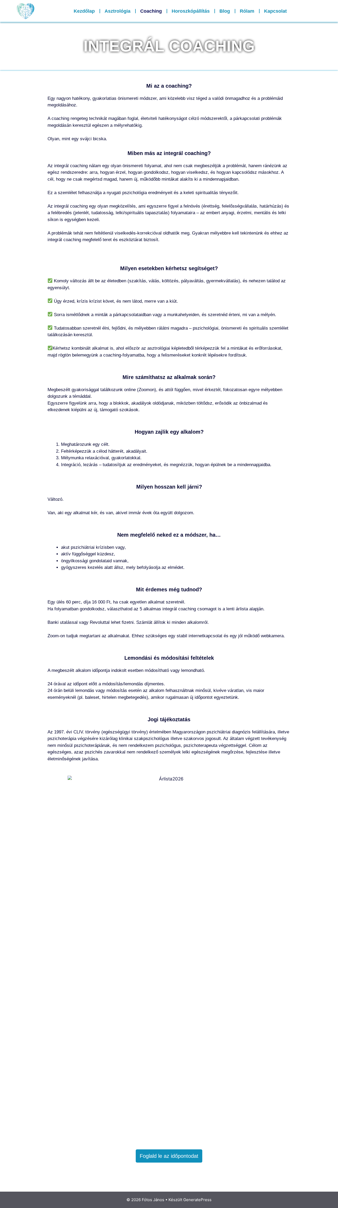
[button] (323, 11)
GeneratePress (197, 1199)
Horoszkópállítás (191, 11)
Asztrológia (117, 11)
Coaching (151, 11)
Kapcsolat (275, 11)
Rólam (247, 11)
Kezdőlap (84, 11)
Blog (224, 11)
